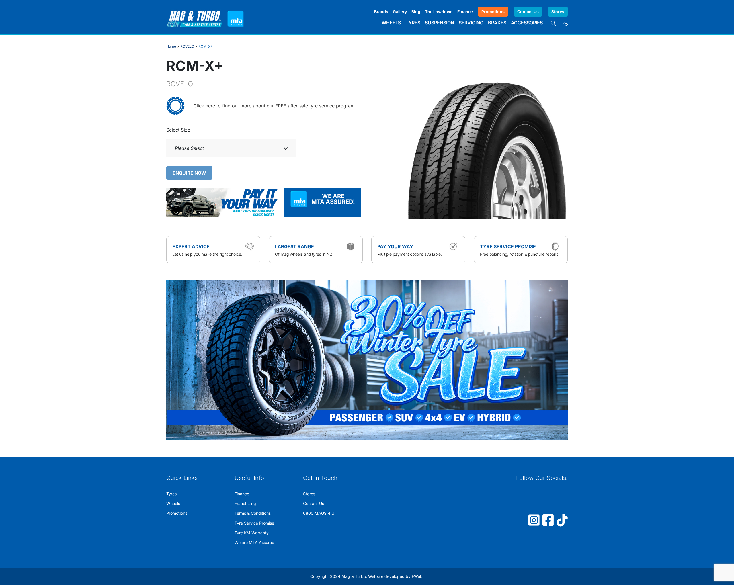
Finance (465, 11)
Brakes (497, 23)
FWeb (417, 576)
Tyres (412, 23)
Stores (557, 11)
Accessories (527, 23)
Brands (381, 11)
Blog (415, 11)
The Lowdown (439, 11)
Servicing (471, 23)
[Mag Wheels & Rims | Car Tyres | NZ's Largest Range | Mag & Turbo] (194, 17)
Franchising (245, 503)
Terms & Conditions (253, 513)
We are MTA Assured (254, 542)
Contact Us (528, 11)
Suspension (439, 23)
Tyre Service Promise (254, 523)
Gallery (400, 11)
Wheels (391, 23)
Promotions (493, 11)
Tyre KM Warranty (252, 532)
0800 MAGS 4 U (318, 513)
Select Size (178, 130)
